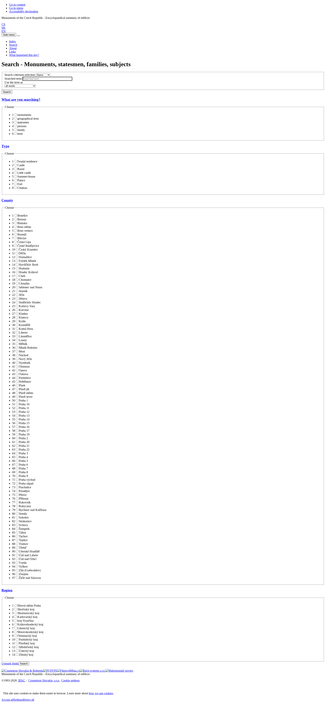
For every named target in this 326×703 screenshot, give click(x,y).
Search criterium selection (20, 74)
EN (4, 31)
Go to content (17, 4)
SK (3, 27)
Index (12, 41)
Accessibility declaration (23, 11)
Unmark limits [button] (10, 663)
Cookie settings (70, 680)
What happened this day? (24, 55)
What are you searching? (21, 100)
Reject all (28, 699)
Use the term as (14, 82)
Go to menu (16, 8)
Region (7, 590)
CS (3, 24)
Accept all (8, 699)
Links (12, 51)
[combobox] (47, 79)
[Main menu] (18, 35)
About (13, 48)
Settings (18, 699)
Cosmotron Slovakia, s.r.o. (44, 680)
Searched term (13, 78)
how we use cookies (101, 693)
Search (13, 44)
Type (5, 146)
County (7, 200)
